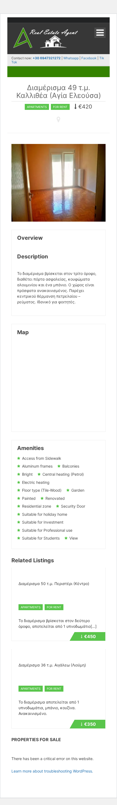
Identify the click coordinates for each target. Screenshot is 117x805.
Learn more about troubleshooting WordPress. (52, 771)
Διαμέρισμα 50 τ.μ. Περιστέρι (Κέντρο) (54, 583)
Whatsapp (71, 58)
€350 (92, 724)
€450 (92, 637)
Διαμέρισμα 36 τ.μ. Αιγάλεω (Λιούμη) (52, 665)
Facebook (89, 58)
